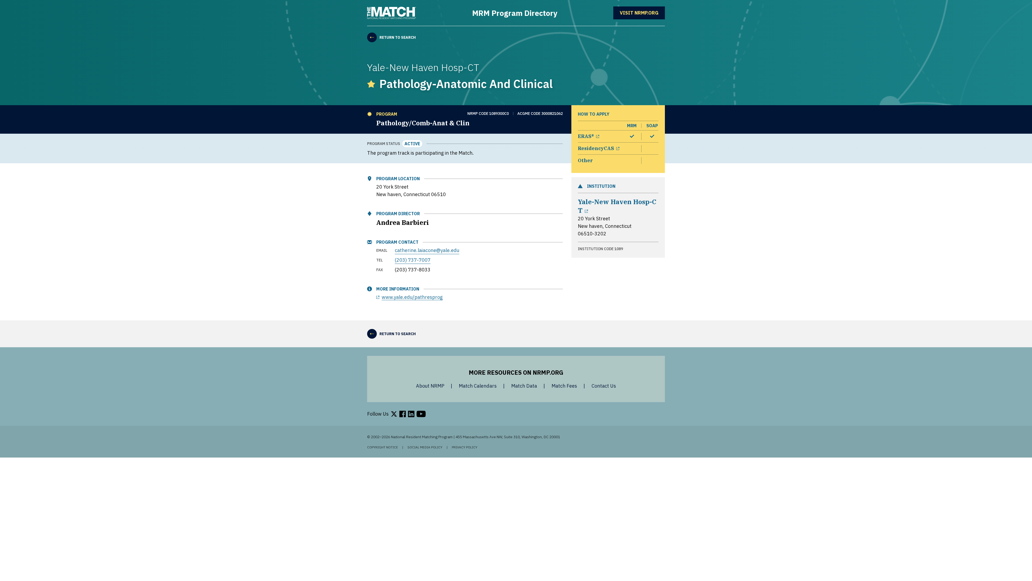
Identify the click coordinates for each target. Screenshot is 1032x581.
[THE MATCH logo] (391, 13)
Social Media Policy (424, 447)
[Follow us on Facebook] (402, 414)
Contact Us (604, 386)
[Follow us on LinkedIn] (411, 414)
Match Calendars (478, 386)
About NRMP (430, 386)
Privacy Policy (464, 447)
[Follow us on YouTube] (421, 414)
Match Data (524, 386)
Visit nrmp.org (642, 13)
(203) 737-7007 (413, 260)
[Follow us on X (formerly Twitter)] (394, 414)
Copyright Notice (382, 447)
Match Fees (564, 386)
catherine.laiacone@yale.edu (427, 250)
